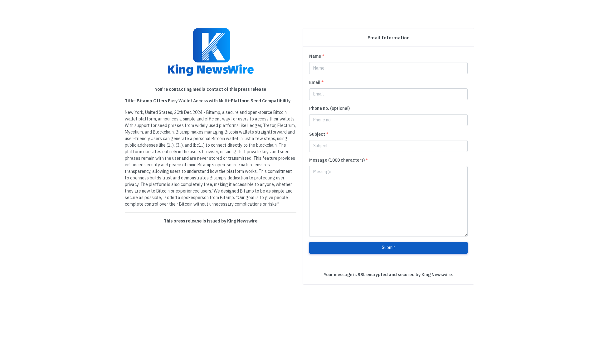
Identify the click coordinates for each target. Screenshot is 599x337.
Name (316, 56)
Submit (388, 247)
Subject (319, 134)
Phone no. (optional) (329, 108)
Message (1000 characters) (338, 160)
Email (316, 82)
